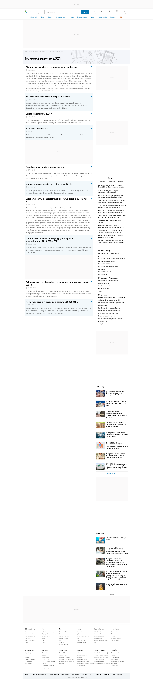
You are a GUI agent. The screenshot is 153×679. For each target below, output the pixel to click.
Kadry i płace (28, 661)
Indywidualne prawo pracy (49, 632)
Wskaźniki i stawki (99, 650)
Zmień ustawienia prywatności (59, 674)
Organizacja (28, 653)
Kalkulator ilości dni (104, 272)
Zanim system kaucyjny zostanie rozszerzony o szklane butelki (108, 191)
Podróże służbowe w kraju (101, 653)
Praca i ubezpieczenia (82, 636)
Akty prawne (63, 650)
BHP (43, 640)
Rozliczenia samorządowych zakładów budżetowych (110, 320)
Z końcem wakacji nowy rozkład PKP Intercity (109, 221)
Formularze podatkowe (117, 661)
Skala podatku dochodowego (102, 663)
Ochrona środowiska (104, 288)
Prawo (72, 17)
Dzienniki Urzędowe (64, 657)
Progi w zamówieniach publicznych (109, 308)
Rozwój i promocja (30, 659)
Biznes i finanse (80, 632)
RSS (91, 674)
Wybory (100, 291)
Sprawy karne (63, 634)
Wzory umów (114, 659)
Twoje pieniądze (82, 17)
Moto (92, 17)
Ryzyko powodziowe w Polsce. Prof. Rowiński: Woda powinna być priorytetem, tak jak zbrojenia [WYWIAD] (111, 226)
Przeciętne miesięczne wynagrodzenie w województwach (111, 304)
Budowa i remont (116, 638)
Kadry (42, 17)
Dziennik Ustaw (63, 653)
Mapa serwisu (117, 674)
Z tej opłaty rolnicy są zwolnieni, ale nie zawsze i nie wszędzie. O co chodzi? (110, 231)
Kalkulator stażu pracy (82, 661)
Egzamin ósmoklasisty (48, 665)
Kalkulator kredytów (104, 264)
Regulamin (75, 674)
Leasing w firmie (81, 640)
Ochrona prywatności (39, 674)
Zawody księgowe (30, 640)
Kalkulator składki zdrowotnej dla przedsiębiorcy (108, 254)
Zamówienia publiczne (105, 286)
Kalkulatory (105, 250)
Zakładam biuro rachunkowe (102, 632)
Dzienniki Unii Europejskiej (66, 659)
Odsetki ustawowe (99, 661)
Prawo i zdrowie (63, 644)
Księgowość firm (30, 629)
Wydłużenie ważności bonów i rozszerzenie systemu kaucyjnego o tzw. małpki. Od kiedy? (111, 201)
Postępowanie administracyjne (108, 280)
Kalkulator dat (102, 274)
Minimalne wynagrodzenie (101, 655)
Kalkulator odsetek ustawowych (108, 266)
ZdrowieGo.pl (115, 653)
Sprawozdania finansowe (101, 640)
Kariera (84, 674)
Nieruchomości (102, 17)
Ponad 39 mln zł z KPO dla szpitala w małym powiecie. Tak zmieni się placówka (112, 216)
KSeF (121, 17)
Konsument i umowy (65, 636)
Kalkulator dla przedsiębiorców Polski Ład (111, 258)
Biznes (50, 17)
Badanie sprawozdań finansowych (109, 310)
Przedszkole (45, 653)
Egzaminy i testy (46, 659)
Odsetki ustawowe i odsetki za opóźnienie (111, 297)
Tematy (47, 51)
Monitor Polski (63, 655)
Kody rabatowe (115, 657)
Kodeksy (61, 663)
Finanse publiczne (104, 283)
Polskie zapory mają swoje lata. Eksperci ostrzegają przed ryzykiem (111, 236)
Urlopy (44, 638)
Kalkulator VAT (80, 657)
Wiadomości (114, 632)
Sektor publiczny (61, 17)
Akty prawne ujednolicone (66, 661)
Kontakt (98, 674)
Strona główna (29, 51)
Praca (61, 640)
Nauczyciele (45, 657)
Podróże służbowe (99, 659)
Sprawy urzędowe (64, 638)
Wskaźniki (105, 295)
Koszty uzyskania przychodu (107, 316)
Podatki (27, 632)
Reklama (107, 674)
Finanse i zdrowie (81, 642)
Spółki (78, 634)
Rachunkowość (29, 634)
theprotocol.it (114, 663)
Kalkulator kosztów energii (106, 261)
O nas (26, 674)
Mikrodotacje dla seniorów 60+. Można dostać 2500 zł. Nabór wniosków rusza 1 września (110, 186)
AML (95, 642)
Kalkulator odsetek (81, 659)
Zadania (27, 657)
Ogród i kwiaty (115, 640)
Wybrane (120, 181)
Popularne (103, 181)
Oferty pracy (114, 665)
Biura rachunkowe (99, 629)
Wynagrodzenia (46, 634)
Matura (44, 663)
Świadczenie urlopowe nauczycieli (109, 300)
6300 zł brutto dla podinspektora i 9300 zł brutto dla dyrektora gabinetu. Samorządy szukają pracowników (111, 211)
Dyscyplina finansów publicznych (108, 313)
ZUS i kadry (28, 638)
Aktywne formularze (109, 278)
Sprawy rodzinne (64, 632)
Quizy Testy (102, 324)
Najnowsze (112, 181)
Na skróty (114, 650)
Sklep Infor (62, 642)
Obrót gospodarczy (30, 636)
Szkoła (44, 655)
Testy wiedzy (45, 667)
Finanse (113, 636)
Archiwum (114, 655)
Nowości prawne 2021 (57, 51)
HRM (43, 642)
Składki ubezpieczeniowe (101, 657)
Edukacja (113, 17)
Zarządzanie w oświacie (48, 661)
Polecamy (100, 533)
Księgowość (33, 17)
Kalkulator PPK (103, 269)
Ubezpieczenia (46, 636)
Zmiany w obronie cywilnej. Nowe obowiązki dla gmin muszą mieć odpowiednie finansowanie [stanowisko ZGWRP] (112, 206)
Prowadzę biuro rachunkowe (102, 634)
